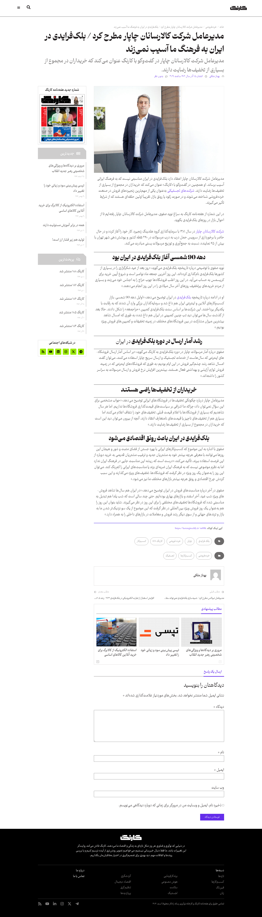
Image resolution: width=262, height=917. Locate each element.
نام (221, 752)
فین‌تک (220, 887)
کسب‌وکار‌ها (218, 882)
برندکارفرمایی (171, 876)
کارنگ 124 (158, 541)
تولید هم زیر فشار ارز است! (68, 239)
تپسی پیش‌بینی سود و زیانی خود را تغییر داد (160, 652)
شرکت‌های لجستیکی (180, 191)
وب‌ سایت (217, 787)
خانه (222, 27)
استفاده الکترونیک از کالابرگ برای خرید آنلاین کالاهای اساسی (117, 652)
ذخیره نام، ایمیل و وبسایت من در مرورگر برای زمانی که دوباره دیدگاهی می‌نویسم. (170, 805)
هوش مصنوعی (169, 882)
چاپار (189, 541)
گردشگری (126, 876)
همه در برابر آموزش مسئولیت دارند (63, 225)
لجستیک (170, 556)
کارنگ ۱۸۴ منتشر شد (72, 326)
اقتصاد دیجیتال (122, 882)
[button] (97, 661)
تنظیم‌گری (125, 887)
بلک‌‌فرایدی (184, 297)
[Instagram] (66, 352)
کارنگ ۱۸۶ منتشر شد (72, 299)
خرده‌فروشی (211, 27)
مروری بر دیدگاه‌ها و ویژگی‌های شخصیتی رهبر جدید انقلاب (204, 652)
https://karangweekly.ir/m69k (190, 528)
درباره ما (80, 870)
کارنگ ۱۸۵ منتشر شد (71, 312)
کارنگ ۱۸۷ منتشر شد (72, 285)
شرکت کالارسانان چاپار (209, 231)
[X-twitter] (73, 352)
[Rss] (43, 352)
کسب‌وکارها (186, 556)
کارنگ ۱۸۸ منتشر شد (71, 271)
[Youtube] (51, 352)
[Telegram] (81, 352)
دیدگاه (218, 707)
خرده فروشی (175, 541)
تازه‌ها (221, 876)
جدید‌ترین (67, 154)
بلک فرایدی (204, 541)
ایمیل (219, 770)
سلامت (174, 887)
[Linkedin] (58, 352)
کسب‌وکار (141, 541)
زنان (222, 893)
